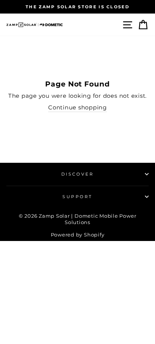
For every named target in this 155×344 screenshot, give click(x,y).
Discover (77, 174)
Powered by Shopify (78, 235)
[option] (77, 7)
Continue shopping (77, 107)
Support (77, 196)
